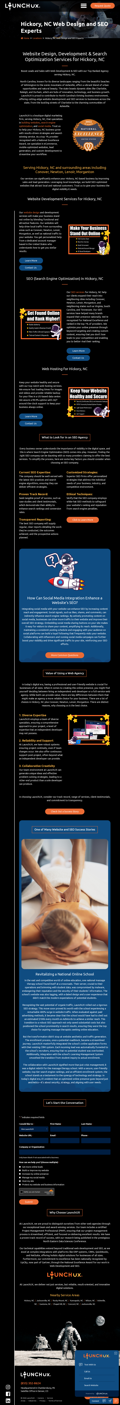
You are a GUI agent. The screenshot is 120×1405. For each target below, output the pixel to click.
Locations (37, 38)
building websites (30, 122)
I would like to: (26, 1124)
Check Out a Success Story (65, 811)
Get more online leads (32, 1167)
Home (26, 38)
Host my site (28, 1181)
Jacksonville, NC (43, 1301)
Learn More (31, 260)
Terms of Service (55, 1401)
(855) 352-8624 (31, 1383)
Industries (32, 1401)
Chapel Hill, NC (59, 1304)
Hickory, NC (29, 1301)
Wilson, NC (90, 1301)
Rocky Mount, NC (60, 1301)
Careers (41, 1398)
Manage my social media (33, 1177)
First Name (56, 1124)
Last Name (87, 1124)
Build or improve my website (35, 1170)
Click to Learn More (82, 519)
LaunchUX (31, 1398)
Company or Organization (31, 1147)
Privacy (42, 1401)
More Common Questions (64, 655)
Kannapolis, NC (76, 1301)
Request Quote (103, 5)
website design (31, 212)
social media (44, 126)
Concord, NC (73, 1304)
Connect (95, 1401)
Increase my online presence (35, 1174)
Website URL (26, 1135)
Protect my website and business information (43, 1184)
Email (53, 1135)
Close (115, 1353)
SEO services (77, 292)
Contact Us (31, 267)
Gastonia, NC (45, 1304)
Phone (85, 1135)
